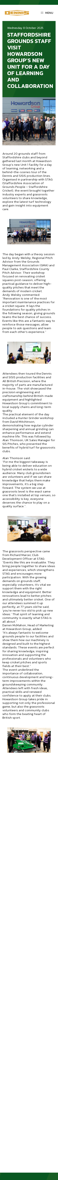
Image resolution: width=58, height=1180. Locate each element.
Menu (49, 13)
